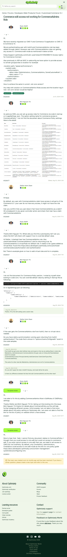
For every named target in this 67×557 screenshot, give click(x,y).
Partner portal (6, 508)
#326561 (6, 345)
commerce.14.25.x (18, 93)
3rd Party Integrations (33, 553)
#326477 (6, 180)
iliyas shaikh (24, 26)
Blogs (38, 491)
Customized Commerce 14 (51, 13)
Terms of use (33, 548)
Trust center (34, 549)
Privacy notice (33, 546)
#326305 (6, 97)
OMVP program (41, 487)
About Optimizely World (33, 544)
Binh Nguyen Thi (25, 102)
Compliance (33, 551)
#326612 (6, 454)
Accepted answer (12, 390)
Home (4, 13)
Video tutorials (6, 515)
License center (6, 494)
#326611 (6, 416)
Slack (38, 494)
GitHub (4, 517)
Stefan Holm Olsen (26, 185)
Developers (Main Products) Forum (27, 13)
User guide (5, 513)
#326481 (6, 217)
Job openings (6, 491)
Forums (10, 13)
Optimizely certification (8, 489)
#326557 (6, 255)
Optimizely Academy (8, 519)
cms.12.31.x (7, 93)
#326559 (6, 305)
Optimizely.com (6, 487)
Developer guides (7, 510)
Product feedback (42, 496)
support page (48, 512)
